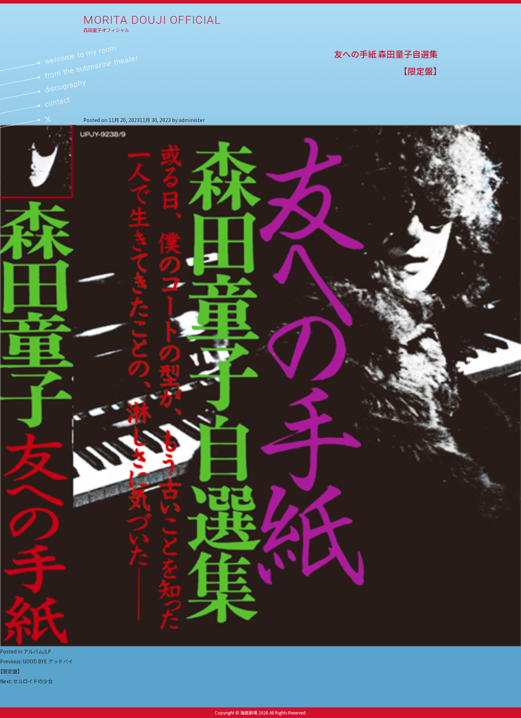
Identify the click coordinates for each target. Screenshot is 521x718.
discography (65, 86)
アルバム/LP (37, 651)
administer (192, 119)
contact (57, 101)
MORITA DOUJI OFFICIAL (152, 20)
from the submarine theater (91, 67)
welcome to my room (80, 55)
